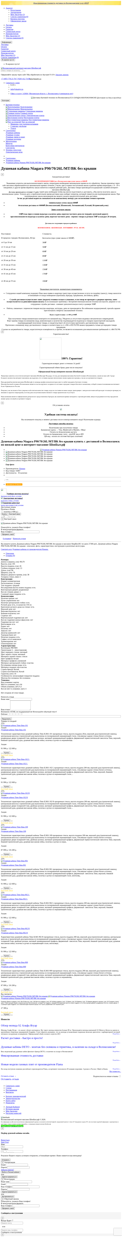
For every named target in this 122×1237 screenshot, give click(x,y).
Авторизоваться (7, 1196)
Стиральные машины (34, 111)
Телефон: (4, 1149)
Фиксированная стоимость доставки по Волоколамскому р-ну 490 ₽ (61, 3)
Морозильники (26, 109)
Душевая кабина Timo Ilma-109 (13, 831)
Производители (12, 34)
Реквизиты (10, 1103)
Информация (6, 42)
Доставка (9, 25)
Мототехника (11, 141)
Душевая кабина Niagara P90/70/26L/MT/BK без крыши (23, 998)
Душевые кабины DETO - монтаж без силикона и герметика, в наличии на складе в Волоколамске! (58, 1046)
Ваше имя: (5, 699)
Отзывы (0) (10, 556)
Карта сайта (10, 1101)
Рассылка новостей (13, 1113)
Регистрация (15, 10)
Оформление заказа (18, 21)
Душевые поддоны (13, 139)
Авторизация (15, 12)
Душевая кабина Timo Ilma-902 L (14, 899)
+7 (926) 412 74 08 (22, 79)
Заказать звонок (62, 75)
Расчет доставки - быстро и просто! (22, 1038)
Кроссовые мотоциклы (15, 146)
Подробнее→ (116, 1034)
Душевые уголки (13, 135)
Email (3, 1165)
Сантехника (10, 131)
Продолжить (6, 719)
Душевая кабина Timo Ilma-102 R (14, 797)
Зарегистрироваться (9, 1177)
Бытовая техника (13, 105)
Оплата (9, 27)
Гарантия (9, 29)
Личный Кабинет (13, 1107)
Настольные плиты (31, 118)
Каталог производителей (16, 1096)
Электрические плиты (35, 115)
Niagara (22, 469)
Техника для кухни (13, 150)
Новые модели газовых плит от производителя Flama (32, 1064)
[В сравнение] (12, 753)
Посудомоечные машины (39, 120)
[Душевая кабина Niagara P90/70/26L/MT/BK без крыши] (63, 450)
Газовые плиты (26, 113)
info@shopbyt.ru (35, 79)
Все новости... (115, 1071)
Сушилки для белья (18, 126)
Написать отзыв (19, 539)
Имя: (3, 1144)
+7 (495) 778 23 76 (8, 79)
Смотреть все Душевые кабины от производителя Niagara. (24, 549)
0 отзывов (7, 539)
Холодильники (26, 107)
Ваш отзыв (5, 710)
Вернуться (5, 1140)
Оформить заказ (8, 534)
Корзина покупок (17, 19)
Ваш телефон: (6, 532)
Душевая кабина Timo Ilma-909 (13, 967)
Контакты (10, 1092)
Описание (10, 553)
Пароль (4, 1167)
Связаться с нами (13, 1086)
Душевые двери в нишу (15, 137)
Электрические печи (14, 152)
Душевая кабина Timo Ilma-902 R (14, 933)
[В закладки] (2, 753)
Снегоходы (10, 148)
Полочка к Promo (8, 509)
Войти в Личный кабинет (11, 1172)
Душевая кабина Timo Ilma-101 (13, 730)
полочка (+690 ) (11, 512)
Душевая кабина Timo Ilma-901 (13, 865)
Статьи (8, 1088)
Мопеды (9, 143)
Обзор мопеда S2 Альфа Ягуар (19, 1025)
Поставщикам (11, 1090)
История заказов (12, 1109)
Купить (4, 514)
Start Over (5, 1142)
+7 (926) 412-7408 (35, 1126)
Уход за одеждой (28, 122)
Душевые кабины (13, 133)
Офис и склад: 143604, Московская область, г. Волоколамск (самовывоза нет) (41, 94)
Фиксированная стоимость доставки (22, 1055)
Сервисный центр (13, 31)
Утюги (13, 128)
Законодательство (13, 1098)
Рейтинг (4, 714)
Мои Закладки (11, 1111)
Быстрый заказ (14, 514)
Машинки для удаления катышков (24, 124)
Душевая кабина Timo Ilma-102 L (14, 764)
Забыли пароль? (7, 1170)
